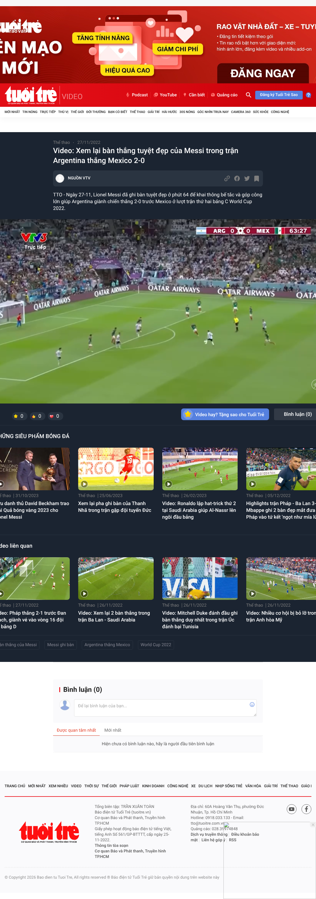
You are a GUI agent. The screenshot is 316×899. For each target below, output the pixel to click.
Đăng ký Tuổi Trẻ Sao (279, 95)
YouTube (168, 95)
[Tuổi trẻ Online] (50, 832)
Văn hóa (253, 786)
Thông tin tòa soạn (111, 845)
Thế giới (77, 112)
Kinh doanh (153, 786)
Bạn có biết (117, 112)
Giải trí (153, 112)
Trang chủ (15, 786)
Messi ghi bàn (60, 644)
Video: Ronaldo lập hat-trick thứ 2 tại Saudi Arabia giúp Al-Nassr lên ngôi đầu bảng (199, 510)
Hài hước (169, 112)
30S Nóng (187, 112)
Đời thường (96, 112)
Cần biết (197, 95)
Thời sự (92, 786)
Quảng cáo (227, 95)
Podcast (140, 95)
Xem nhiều (58, 786)
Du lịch (205, 786)
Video (76, 786)
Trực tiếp (48, 112)
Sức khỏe (260, 112)
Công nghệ (280, 112)
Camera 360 (241, 112)
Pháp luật (129, 786)
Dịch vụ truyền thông (209, 834)
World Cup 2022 (156, 644)
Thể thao (137, 112)
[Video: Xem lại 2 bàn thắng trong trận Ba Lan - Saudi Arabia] (116, 578)
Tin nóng (30, 112)
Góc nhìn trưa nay (213, 112)
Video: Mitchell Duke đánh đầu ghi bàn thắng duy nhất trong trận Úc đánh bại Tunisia (200, 619)
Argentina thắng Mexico (107, 644)
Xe (193, 786)
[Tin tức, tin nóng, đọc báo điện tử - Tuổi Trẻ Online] (32, 95)
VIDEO (72, 96)
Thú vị (63, 112)
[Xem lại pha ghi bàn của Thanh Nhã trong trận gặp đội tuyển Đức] (116, 469)
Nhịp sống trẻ (229, 786)
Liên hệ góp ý (213, 840)
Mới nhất (12, 112)
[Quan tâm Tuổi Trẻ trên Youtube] (292, 809)
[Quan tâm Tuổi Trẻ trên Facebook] (306, 809)
